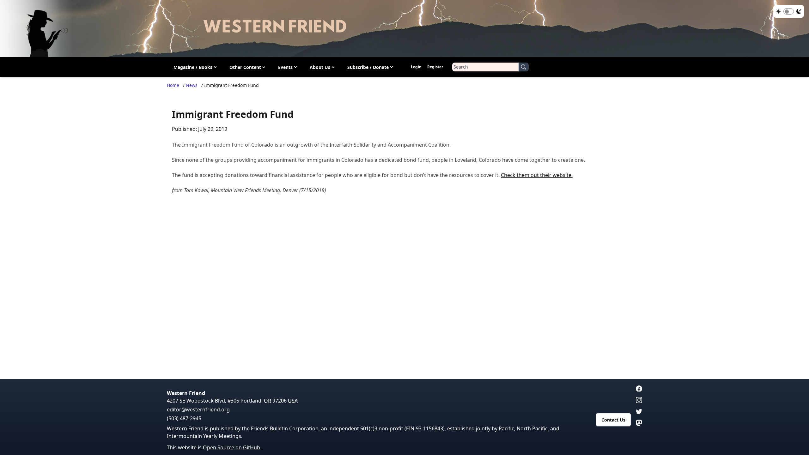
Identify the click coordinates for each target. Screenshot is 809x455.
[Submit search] (524, 67)
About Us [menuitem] (320, 67)
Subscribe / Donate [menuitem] (368, 67)
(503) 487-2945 (184, 418)
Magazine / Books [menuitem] (192, 67)
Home (173, 85)
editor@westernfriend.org (198, 409)
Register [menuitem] (435, 67)
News (192, 85)
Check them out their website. (537, 175)
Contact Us (613, 420)
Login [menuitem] (416, 67)
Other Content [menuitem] (245, 67)
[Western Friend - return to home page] (404, 28)
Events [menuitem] (285, 67)
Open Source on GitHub (232, 447)
